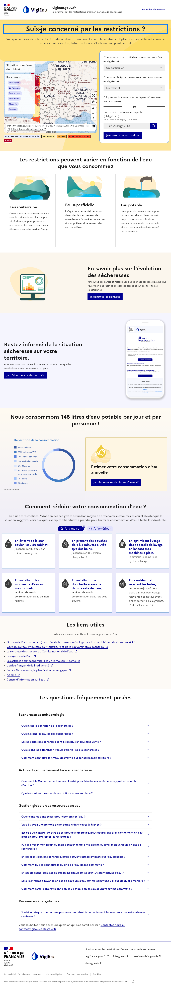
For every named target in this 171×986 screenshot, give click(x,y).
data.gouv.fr (94, 963)
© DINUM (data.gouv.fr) (57, 125)
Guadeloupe (15, 93)
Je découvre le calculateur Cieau (114, 483)
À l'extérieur (102, 528)
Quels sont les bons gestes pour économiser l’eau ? (53, 817)
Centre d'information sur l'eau (26, 679)
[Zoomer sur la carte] (93, 108)
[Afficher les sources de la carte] (94, 126)
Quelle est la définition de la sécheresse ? (47, 726)
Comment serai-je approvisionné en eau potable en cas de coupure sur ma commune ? (76, 889)
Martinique (14, 98)
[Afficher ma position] (93, 101)
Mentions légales (53, 974)
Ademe (13, 675)
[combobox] (127, 126)
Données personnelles (77, 974)
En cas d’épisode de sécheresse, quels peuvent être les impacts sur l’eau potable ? (73, 857)
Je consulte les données (105, 297)
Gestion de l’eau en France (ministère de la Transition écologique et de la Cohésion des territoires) (69, 642)
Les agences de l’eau (19, 656)
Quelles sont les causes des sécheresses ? (47, 734)
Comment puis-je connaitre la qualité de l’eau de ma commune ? (62, 865)
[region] (50, 97)
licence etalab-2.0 (122, 981)
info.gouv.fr (121, 956)
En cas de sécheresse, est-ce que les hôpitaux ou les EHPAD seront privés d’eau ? (72, 873)
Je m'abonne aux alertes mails (25, 375)
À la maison (73, 528)
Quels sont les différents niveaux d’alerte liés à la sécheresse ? (60, 750)
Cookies (97, 974)
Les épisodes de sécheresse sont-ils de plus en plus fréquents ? (61, 742)
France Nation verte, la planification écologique (37, 670)
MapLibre (36, 125)
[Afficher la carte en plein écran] (93, 95)
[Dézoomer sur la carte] (93, 113)
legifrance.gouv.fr (96, 956)
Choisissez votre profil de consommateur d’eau (133, 59)
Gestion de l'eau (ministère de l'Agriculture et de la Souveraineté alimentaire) (55, 647)
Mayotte (13, 103)
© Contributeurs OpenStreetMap (27, 129)
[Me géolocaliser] (161, 126)
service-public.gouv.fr (146, 956)
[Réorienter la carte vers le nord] (93, 118)
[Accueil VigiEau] (43, 956)
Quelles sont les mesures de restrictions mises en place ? (57, 793)
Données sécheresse (153, 9)
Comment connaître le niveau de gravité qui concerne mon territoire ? (66, 758)
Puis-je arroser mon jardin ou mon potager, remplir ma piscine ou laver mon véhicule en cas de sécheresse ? (81, 847)
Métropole (14, 82)
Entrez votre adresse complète (123, 114)
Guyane (13, 109)
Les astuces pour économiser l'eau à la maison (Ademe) (41, 661)
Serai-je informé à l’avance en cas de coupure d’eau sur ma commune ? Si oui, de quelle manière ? (83, 881)
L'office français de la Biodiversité (28, 665)
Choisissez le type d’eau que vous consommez (133, 79)
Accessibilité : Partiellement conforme (22, 974)
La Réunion (14, 87)
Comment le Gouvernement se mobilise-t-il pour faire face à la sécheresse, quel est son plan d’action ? (79, 783)
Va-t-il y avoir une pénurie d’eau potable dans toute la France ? (61, 825)
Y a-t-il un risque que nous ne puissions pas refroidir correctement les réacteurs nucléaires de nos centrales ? (83, 914)
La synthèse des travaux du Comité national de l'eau (40, 651)
